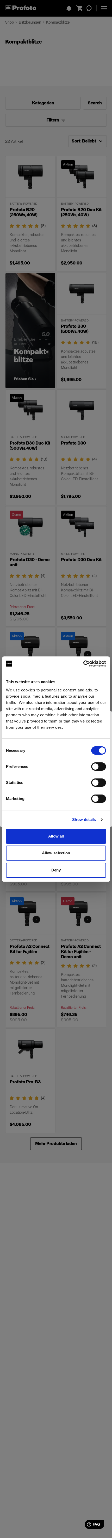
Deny (56, 870)
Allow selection (56, 853)
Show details (84, 819)
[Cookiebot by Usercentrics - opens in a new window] (83, 663)
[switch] (98, 766)
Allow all (56, 836)
